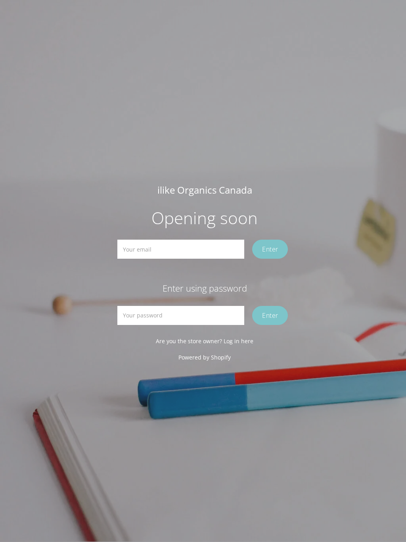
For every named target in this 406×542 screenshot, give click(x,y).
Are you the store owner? (204, 341)
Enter (270, 249)
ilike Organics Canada (204, 190)
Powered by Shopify (204, 357)
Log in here (238, 341)
